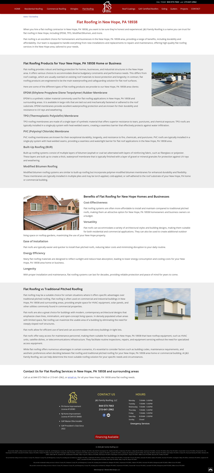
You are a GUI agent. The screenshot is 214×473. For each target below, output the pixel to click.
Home (25, 16)
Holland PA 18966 (44, 452)
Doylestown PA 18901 (149, 451)
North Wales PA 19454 (173, 452)
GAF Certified (148, 8)
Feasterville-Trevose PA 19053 (187, 451)
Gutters (173, 8)
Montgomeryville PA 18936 (136, 452)
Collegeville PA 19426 (137, 451)
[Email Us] (108, 416)
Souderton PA (61, 454)
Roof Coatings (128, 8)
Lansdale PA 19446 (115, 452)
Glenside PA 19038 (23, 452)
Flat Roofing (88, 8)
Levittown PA (124, 452)
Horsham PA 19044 (54, 452)
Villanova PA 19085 (93, 454)
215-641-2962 (190, 2)
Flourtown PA (199, 451)
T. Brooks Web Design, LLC (112, 470)
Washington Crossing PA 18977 (119, 454)
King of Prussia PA (93, 452)
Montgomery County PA (59, 451)
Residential (34, 8)
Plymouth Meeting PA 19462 (193, 452)
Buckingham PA (104, 451)
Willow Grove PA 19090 (145, 454)
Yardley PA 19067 (163, 454)
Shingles (74, 8)
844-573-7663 (173, 2)
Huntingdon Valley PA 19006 (67, 452)
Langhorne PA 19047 (104, 452)
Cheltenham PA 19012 (125, 451)
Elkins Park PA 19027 (172, 451)
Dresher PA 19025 (161, 451)
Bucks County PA (33, 451)
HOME (17, 8)
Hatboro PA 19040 (34, 452)
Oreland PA (182, 452)
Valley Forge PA (83, 454)
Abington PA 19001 (87, 451)
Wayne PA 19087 (133, 454)
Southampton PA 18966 (72, 454)
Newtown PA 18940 (160, 452)
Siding (164, 8)
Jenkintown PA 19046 (81, 452)
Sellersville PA (53, 454)
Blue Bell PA (96, 451)
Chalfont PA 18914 (113, 451)
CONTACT (195, 8)
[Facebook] (104, 416)
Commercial (56, 8)
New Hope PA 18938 (149, 452)
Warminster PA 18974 (105, 454)
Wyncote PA (155, 454)
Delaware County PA (44, 451)
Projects (184, 8)
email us (72, 377)
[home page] (107, 7)
